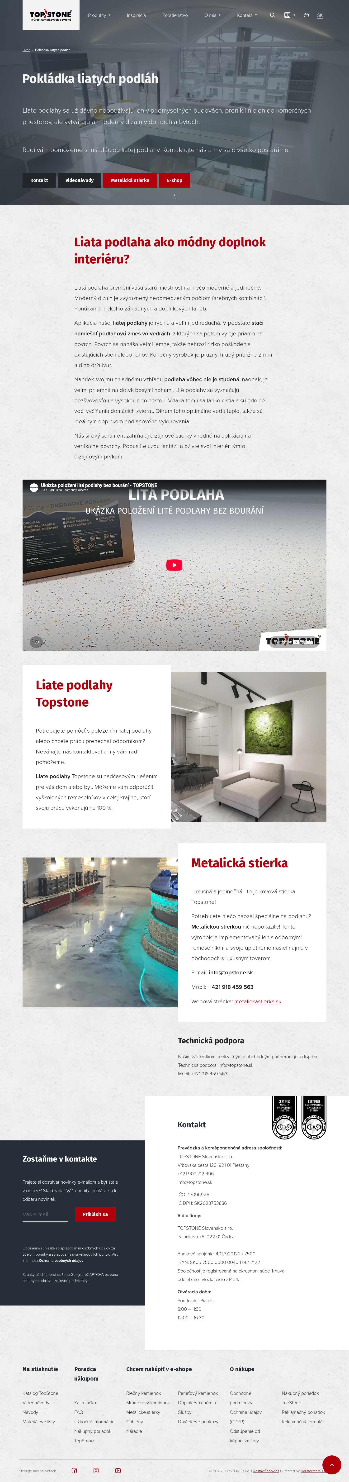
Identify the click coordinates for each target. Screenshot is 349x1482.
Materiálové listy (39, 1421)
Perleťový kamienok (198, 1393)
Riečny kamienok (143, 1393)
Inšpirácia (136, 15)
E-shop (174, 180)
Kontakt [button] (245, 15)
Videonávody (80, 180)
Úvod (26, 50)
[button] (289, 15)
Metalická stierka (130, 180)
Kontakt (39, 180)
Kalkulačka (85, 1402)
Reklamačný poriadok (303, 1412)
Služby (185, 1412)
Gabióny (134, 1421)
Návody (30, 1412)
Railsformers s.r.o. (315, 1470)
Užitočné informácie (94, 1421)
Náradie (134, 1431)
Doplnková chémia (197, 1402)
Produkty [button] (97, 15)
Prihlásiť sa (95, 1214)
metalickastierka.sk (257, 1001)
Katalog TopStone (40, 1393)
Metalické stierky (143, 1412)
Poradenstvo (175, 15)
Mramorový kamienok (148, 1402)
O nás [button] (210, 15)
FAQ (78, 1412)
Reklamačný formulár (303, 1421)
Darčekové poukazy (198, 1421)
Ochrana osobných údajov (61, 1260)
